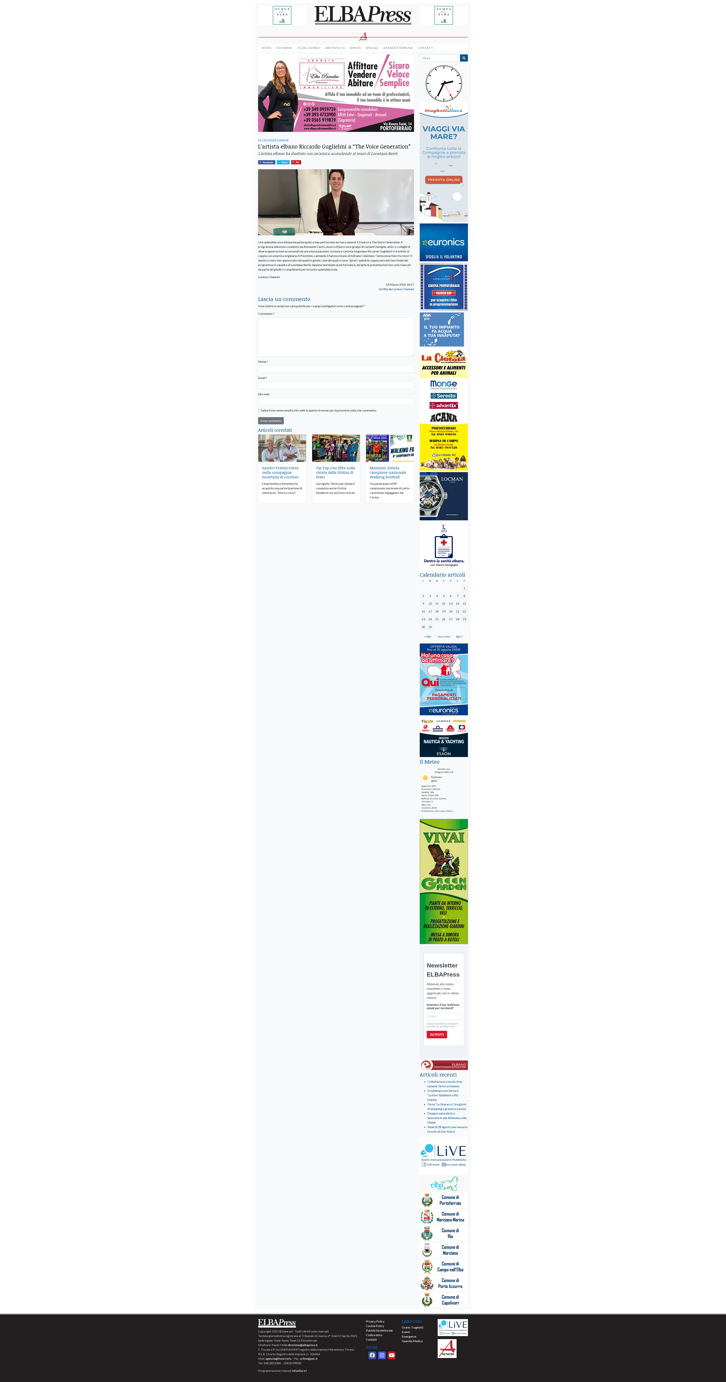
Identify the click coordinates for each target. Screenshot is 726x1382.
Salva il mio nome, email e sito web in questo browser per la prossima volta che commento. (319, 410)
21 (457, 611)
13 (450, 603)
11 (437, 603)
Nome (263, 361)
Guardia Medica (412, 1341)
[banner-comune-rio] (444, 1234)
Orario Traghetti (412, 1327)
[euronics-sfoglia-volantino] (444, 242)
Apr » (459, 636)
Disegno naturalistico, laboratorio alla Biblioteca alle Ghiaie (447, 1117)
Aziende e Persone (398, 47)
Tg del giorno (308, 47)
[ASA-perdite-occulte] (442, 330)
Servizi (355, 47)
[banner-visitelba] (444, 1184)
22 (464, 611)
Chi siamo (284, 47)
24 (430, 619)
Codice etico (374, 1335)
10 (430, 603)
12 (443, 603)
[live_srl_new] (444, 1156)
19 (443, 611)
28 (457, 619)
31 (430, 627)
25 (437, 619)
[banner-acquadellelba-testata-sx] (282, 15)
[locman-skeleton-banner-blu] (444, 496)
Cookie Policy (375, 1326)
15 (464, 603)
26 (443, 619)
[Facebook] (372, 1355)
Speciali (372, 47)
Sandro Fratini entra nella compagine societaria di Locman (280, 472)
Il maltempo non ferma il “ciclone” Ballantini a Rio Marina (442, 1095)
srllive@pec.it (309, 1358)
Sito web (263, 394)
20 (450, 611)
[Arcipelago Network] (447, 1348)
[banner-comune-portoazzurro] (444, 1283)
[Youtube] (391, 1355)
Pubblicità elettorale (379, 1330)
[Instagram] (382, 1355)
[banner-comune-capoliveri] (444, 1300)
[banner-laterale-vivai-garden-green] (444, 882)
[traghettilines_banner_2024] (444, 162)
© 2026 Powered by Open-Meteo (437, 811)
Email (262, 378)
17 (430, 611)
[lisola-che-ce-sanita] (444, 546)
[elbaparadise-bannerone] (336, 93)
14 (457, 603)
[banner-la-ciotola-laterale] (444, 409)
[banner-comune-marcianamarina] (444, 1217)
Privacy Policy (375, 1321)
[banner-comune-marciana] (444, 1250)
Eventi (406, 1332)
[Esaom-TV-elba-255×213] (444, 737)
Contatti (426, 47)
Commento (266, 313)
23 (423, 619)
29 (464, 619)
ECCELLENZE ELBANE (273, 140)
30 (423, 627)
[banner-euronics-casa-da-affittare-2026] (444, 679)
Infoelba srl (299, 1370)
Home (266, 47)
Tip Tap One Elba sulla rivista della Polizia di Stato (335, 472)
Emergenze (409, 1336)
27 (450, 619)
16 (423, 611)
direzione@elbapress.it (303, 1345)
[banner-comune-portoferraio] (444, 1200)
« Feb (427, 636)
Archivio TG (335, 47)
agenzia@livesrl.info (278, 1358)
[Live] (453, 1327)
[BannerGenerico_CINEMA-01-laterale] (444, 287)
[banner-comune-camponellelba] (444, 1267)
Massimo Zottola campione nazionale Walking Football (388, 472)
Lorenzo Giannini (403, 289)
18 (437, 611)
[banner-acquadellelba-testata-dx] (444, 15)
